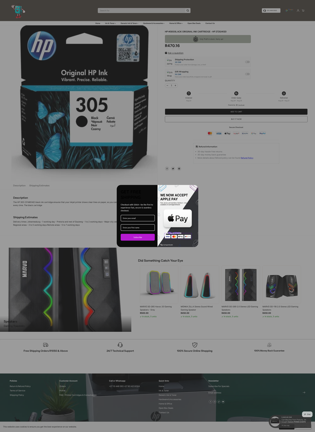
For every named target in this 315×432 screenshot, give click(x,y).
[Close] (195, 188)
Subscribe (138, 237)
